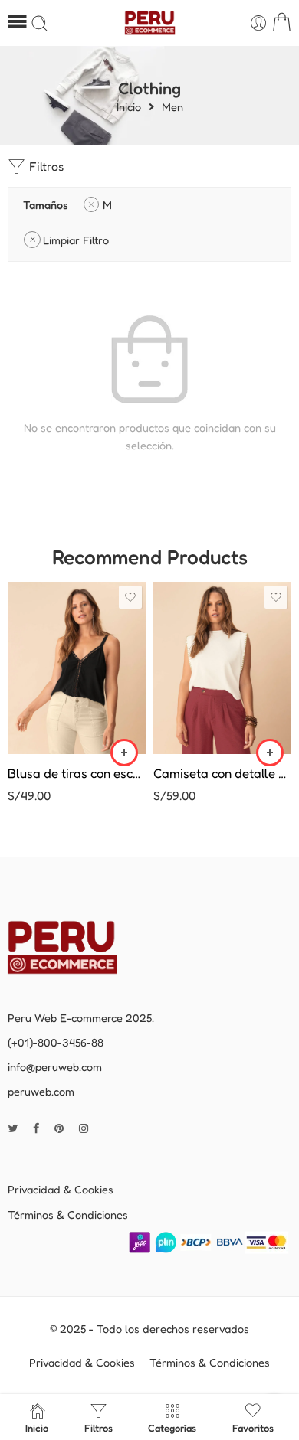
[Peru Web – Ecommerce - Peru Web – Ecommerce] (149, 23)
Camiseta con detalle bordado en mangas (222, 773)
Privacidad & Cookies (60, 1189)
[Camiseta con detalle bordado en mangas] (222, 668)
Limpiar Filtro (76, 240)
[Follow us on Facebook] (36, 1128)
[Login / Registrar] (258, 23)
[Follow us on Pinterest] (59, 1128)
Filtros (45, 166)
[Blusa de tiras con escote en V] (77, 668)
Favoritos (253, 1428)
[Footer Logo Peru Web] (73, 945)
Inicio (129, 107)
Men (172, 107)
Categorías (172, 1428)
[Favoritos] (130, 597)
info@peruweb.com (55, 1066)
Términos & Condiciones (68, 1214)
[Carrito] (281, 23)
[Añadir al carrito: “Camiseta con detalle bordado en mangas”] (270, 752)
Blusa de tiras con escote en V (77, 773)
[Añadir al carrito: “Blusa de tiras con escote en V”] (124, 752)
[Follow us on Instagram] (83, 1128)
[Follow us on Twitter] (13, 1128)
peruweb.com (41, 1091)
